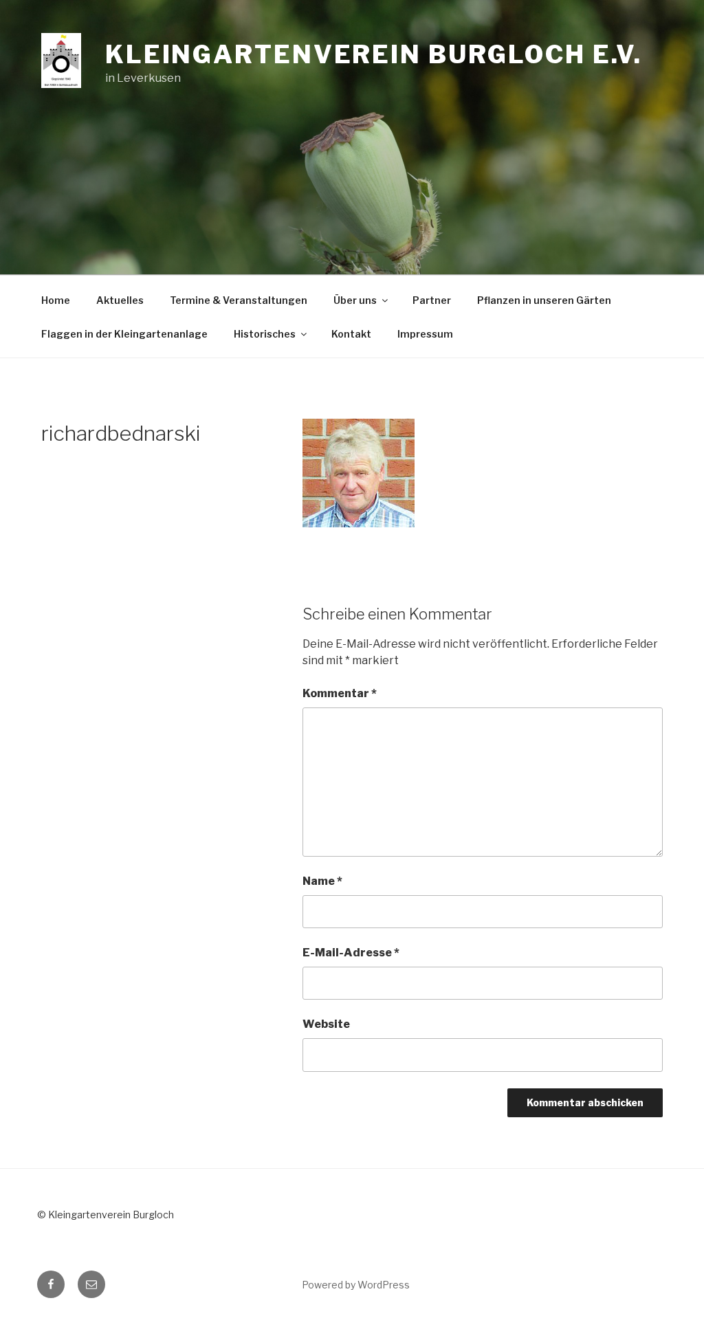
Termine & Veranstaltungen (238, 300)
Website (326, 1024)
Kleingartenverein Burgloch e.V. (373, 54)
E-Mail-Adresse (350, 952)
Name (322, 881)
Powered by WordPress (356, 1284)
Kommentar (339, 693)
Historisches (265, 334)
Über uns (355, 300)
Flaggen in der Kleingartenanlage (124, 334)
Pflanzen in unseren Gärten (544, 300)
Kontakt (351, 334)
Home (55, 300)
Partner (431, 300)
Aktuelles (120, 300)
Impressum (425, 334)
